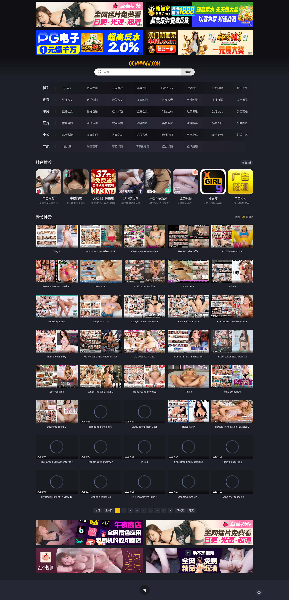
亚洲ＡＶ (67, 100)
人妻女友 (117, 135)
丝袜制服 (192, 100)
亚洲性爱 (67, 111)
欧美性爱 (142, 111)
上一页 (108, 510)
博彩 (46, 88)
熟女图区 (217, 123)
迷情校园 (167, 135)
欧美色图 (117, 123)
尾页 (191, 510)
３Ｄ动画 (142, 100)
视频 (46, 99)
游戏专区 (142, 88)
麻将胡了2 (167, 88)
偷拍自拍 (92, 111)
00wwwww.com (144, 63)
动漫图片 (142, 123)
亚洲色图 (92, 123)
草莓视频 (117, 146)
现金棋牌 (217, 88)
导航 (46, 146)
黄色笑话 (217, 135)
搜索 (188, 72)
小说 (46, 134)
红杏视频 (167, 146)
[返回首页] (259, 593)
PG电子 (67, 88)
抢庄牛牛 (242, 88)
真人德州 (92, 88)
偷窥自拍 (67, 123)
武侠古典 (142, 135)
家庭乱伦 (92, 135)
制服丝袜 (167, 111)
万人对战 (117, 88)
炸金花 (192, 88)
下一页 (180, 510)
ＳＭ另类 (242, 100)
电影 (46, 111)
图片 (46, 123)
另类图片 (242, 123)
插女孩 (67, 146)
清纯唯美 (192, 123)
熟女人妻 (167, 100)
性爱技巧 (242, 135)
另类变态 (242, 111)
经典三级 (192, 111)
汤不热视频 (142, 146)
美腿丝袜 (167, 123)
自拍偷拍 (92, 100)
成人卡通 (117, 111)
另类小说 (192, 135)
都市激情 (67, 135)
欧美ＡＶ (117, 100)
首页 (97, 510)
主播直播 (217, 100)
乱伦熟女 (217, 111)
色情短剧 (192, 146)
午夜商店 (92, 146)
